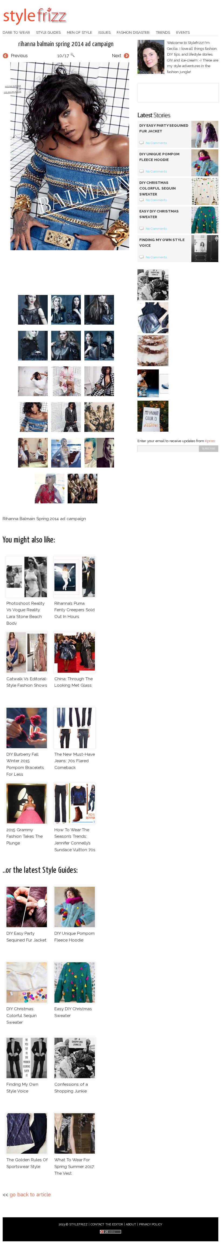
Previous (19, 55)
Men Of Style (79, 32)
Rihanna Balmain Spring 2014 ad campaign (65, 44)
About (131, 1224)
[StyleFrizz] (35, 28)
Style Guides (48, 32)
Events (183, 32)
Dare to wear (16, 32)
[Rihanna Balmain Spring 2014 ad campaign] (66, 156)
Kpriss (210, 441)
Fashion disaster (133, 32)
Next (116, 55)
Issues (104, 32)
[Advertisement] (101, 272)
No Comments (156, 143)
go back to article (30, 1194)
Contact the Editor (107, 1224)
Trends (163, 32)
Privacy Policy (151, 1224)
